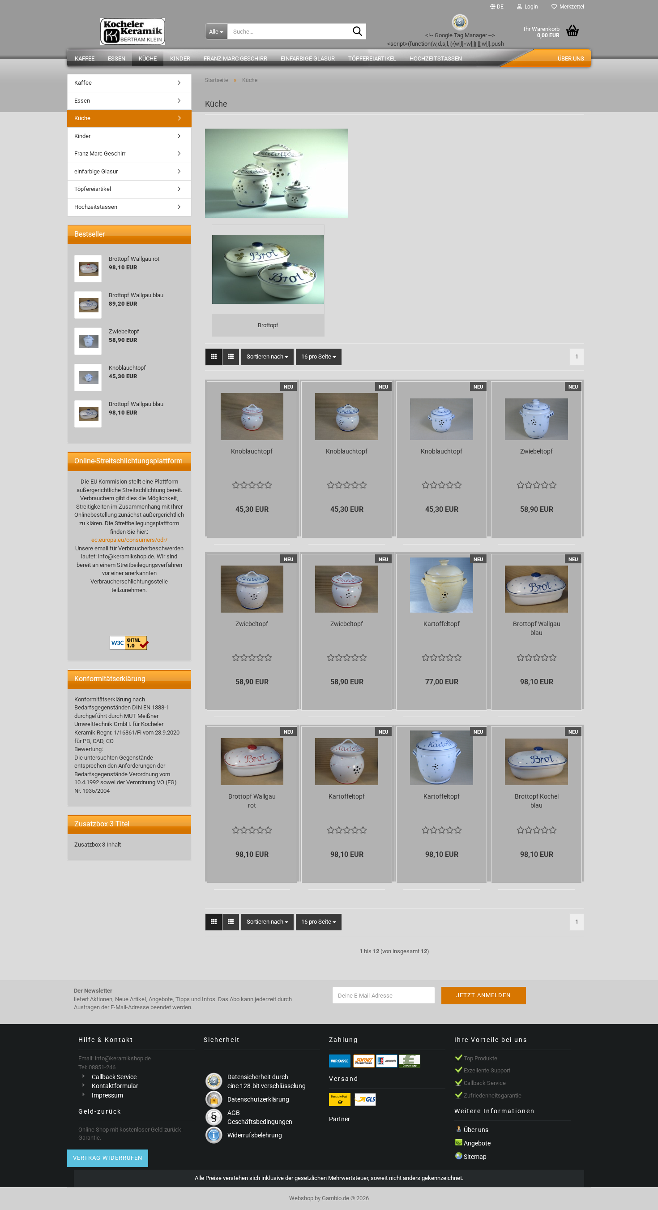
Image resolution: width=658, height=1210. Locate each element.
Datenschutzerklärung (258, 1099)
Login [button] (530, 7)
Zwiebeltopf (536, 451)
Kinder (180, 58)
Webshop (301, 1198)
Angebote (477, 1143)
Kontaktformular (115, 1085)
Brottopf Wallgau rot (252, 801)
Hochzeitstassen (436, 58)
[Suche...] (357, 32)
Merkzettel (570, 7)
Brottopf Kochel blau (537, 801)
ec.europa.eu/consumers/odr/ (129, 539)
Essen (116, 58)
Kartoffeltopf (441, 623)
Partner (339, 1119)
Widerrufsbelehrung (254, 1135)
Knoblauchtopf (252, 451)
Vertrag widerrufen (107, 1157)
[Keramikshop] (133, 31)
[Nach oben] (633, 1196)
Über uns (571, 58)
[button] (496, 6)
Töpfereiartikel (372, 58)
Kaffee (84, 58)
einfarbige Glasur (308, 58)
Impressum (107, 1095)
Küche (148, 58)
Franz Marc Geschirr (235, 58)
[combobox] (267, 357)
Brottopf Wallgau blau (536, 628)
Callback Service (114, 1076)
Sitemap (475, 1156)
